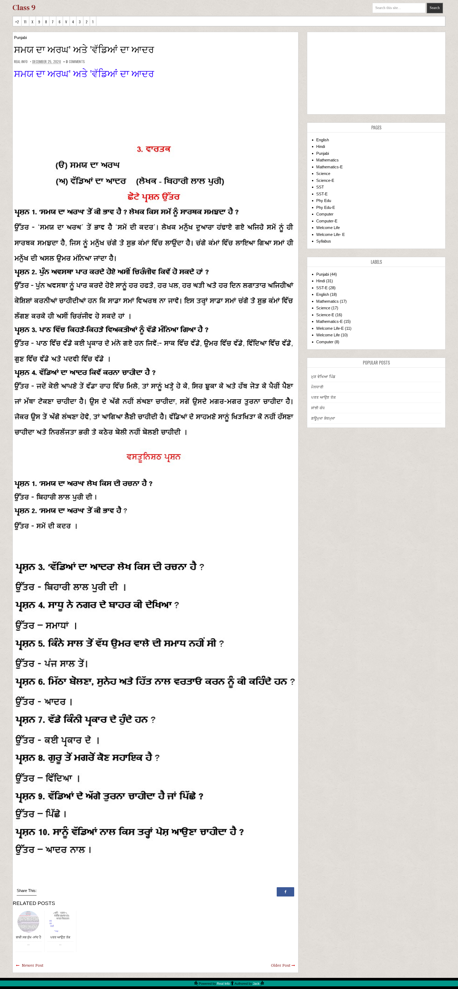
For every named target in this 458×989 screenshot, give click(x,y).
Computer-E (326, 221)
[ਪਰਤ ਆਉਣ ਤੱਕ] (60, 921)
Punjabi (20, 37)
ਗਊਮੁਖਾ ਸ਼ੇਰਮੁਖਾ (323, 418)
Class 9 (24, 7)
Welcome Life (328, 227)
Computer (324, 214)
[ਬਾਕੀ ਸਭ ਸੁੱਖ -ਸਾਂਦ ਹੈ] (28, 921)
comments (75, 61)
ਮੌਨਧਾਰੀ (317, 387)
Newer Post (32, 965)
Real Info (223, 984)
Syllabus (323, 241)
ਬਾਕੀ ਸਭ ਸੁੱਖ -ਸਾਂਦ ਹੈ (28, 937)
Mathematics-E (329, 167)
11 (25, 21)
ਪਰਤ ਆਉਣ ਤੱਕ (60, 937)
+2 (17, 21)
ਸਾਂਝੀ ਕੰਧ (318, 408)
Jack (256, 984)
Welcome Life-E (330, 328)
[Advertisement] (376, 73)
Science (323, 173)
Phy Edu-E (325, 207)
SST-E (322, 194)
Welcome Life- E (330, 234)
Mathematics (327, 160)
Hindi (320, 146)
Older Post (280, 965)
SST (320, 187)
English (322, 140)
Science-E (325, 180)
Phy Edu (323, 200)
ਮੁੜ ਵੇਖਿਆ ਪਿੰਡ (323, 377)
